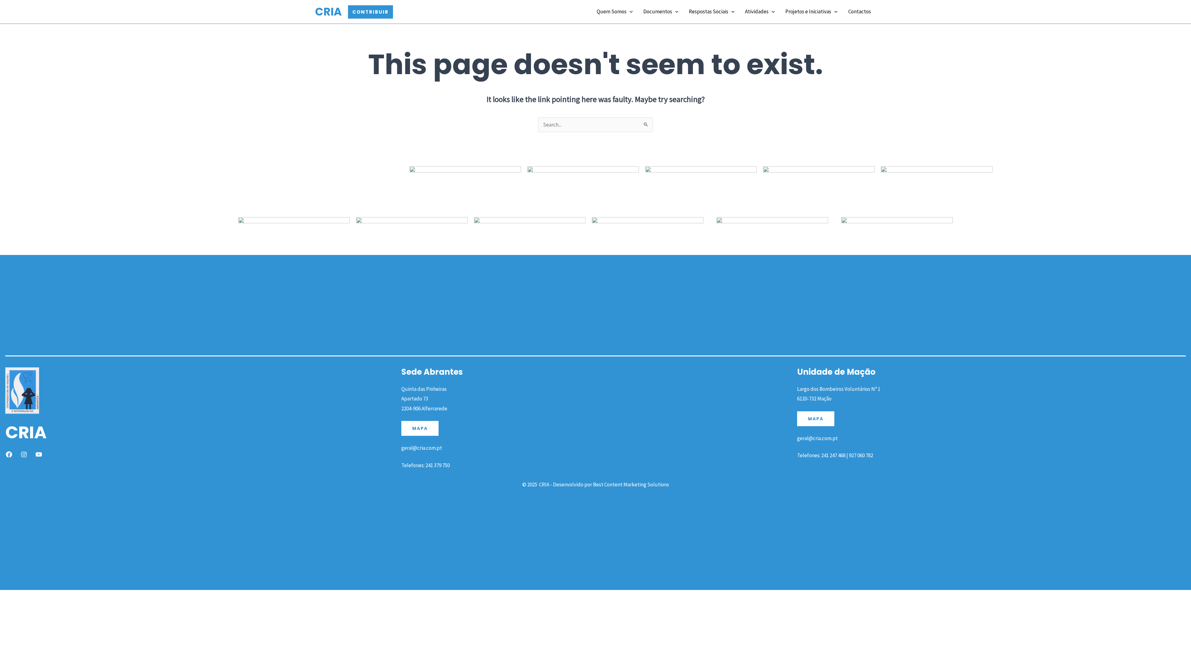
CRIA (328, 11)
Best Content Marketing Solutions (631, 484)
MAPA (420, 428)
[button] (370, 12)
